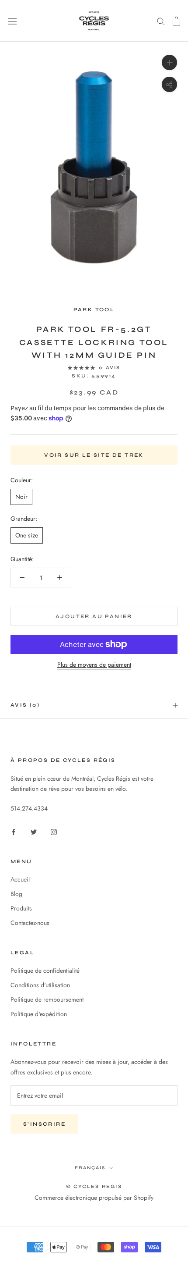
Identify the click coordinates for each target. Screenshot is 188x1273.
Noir (21, 496)
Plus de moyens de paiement (94, 664)
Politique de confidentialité (45, 970)
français (90, 1167)
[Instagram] (54, 831)
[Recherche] (161, 21)
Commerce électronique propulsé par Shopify (94, 1197)
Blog (16, 893)
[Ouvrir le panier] (176, 21)
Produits (21, 908)
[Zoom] (169, 62)
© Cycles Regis (94, 1186)
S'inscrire (44, 1124)
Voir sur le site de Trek (94, 455)
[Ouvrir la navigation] (12, 21)
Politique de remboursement (47, 999)
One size (26, 535)
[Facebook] (13, 831)
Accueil (20, 879)
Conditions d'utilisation (40, 985)
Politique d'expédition (38, 1014)
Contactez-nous (29, 922)
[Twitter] (34, 831)
